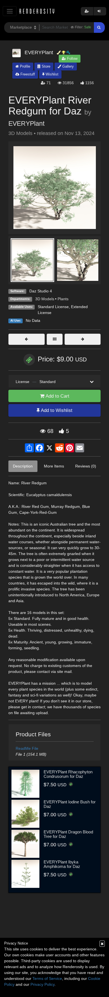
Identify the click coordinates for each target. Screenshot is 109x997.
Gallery (67, 66)
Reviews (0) (85, 466)
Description (23, 466)
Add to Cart (56, 396)
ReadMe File (27, 748)
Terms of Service (47, 978)
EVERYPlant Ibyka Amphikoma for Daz (62, 864)
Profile (24, 66)
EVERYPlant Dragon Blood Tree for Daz (68, 834)
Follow (71, 58)
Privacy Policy (42, 984)
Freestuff (27, 74)
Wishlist (51, 74)
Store (45, 66)
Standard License (53, 306)
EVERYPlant (26, 123)
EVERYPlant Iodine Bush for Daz (70, 804)
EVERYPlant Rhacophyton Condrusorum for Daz (68, 774)
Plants (63, 299)
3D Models (44, 299)
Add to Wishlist (56, 410)
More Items (54, 466)
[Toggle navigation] (9, 11)
